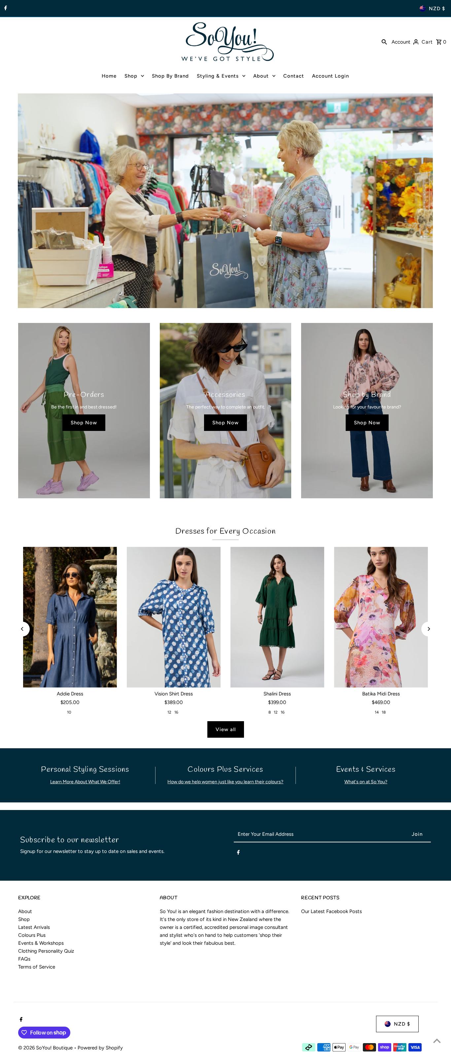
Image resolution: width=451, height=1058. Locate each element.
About (25, 911)
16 (176, 712)
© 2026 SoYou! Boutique (46, 1048)
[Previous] (22, 628)
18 (384, 712)
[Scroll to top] (437, 1040)
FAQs (24, 959)
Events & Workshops (41, 943)
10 (69, 712)
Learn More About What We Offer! (85, 782)
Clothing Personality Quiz (46, 951)
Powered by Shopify (100, 1048)
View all (226, 729)
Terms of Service (36, 967)
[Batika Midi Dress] (381, 617)
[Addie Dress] (70, 617)
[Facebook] (5, 8)
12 (169, 712)
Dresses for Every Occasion (225, 531)
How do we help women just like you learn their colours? (225, 782)
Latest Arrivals (34, 927)
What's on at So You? (365, 782)
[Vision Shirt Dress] (174, 617)
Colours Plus (32, 935)
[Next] (428, 628)
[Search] (384, 42)
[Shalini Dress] (277, 617)
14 (377, 712)
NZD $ (437, 9)
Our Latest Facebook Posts (331, 911)
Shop (24, 919)
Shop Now (84, 423)
